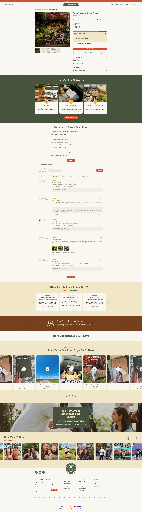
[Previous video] (68, 396)
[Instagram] (40, 472)
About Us (96, 479)
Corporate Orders (82, 488)
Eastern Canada (66, 479)
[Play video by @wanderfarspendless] (47, 369)
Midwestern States (67, 483)
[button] (71, 131)
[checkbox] (85, 176)
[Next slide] (136, 439)
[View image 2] (42, 50)
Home (36, 9)
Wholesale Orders (82, 486)
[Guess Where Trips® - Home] (71, 4)
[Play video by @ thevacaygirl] (95, 369)
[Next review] (108, 302)
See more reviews (71, 277)
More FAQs (71, 160)
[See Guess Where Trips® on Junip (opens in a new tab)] (73, 279)
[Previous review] (33, 302)
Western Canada (66, 481)
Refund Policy (97, 486)
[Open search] (132, 4)
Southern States (66, 486)
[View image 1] (37, 50)
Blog (95, 483)
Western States (66, 488)
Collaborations (81, 490)
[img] (45, 181)
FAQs (80, 483)
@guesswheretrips (10, 440)
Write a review (99, 170)
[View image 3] (48, 50)
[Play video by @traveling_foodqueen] (71, 369)
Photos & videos (85, 176)
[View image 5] (58, 50)
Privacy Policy (73, 508)
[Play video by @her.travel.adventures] (24, 369)
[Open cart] (137, 4)
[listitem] (12, 451)
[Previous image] (37, 29)
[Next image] (67, 29)
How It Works (81, 479)
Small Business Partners (83, 492)
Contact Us (96, 481)
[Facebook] (36, 472)
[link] (76, 15)
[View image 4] (53, 50)
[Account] (134, 4)
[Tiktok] (43, 472)
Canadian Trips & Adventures (43, 9)
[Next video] (74, 396)
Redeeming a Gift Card (83, 485)
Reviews (96, 485)
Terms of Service (80, 508)
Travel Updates (82, 481)
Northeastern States (67, 485)
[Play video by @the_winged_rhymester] (118, 369)
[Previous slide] (129, 439)
